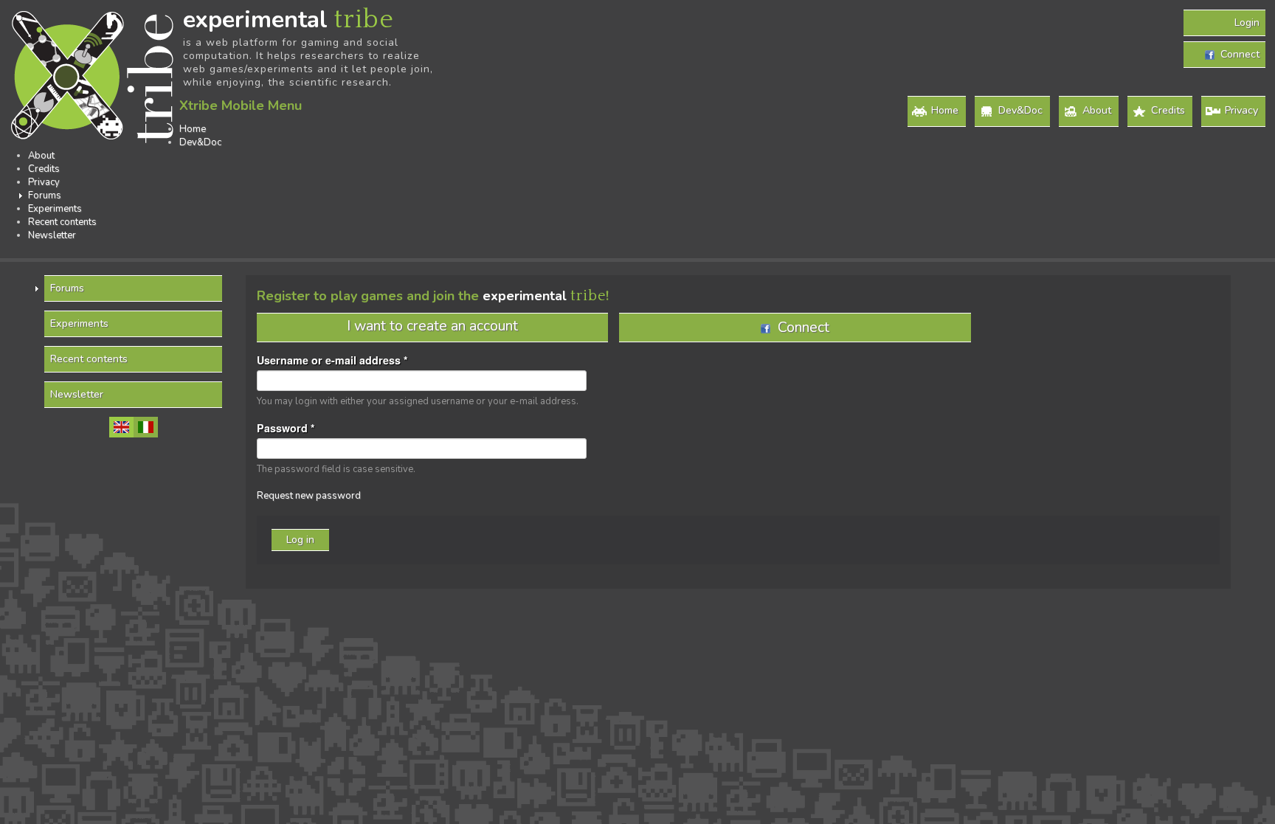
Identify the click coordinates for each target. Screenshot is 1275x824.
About (1096, 110)
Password (286, 427)
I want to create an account (432, 326)
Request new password (309, 495)
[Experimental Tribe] (94, 78)
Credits (1168, 110)
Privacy (1241, 110)
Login (1247, 22)
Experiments (55, 208)
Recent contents (62, 222)
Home (944, 110)
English (121, 427)
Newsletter (52, 235)
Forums (44, 195)
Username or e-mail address (332, 360)
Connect (1237, 54)
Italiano (146, 427)
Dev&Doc (1020, 110)
